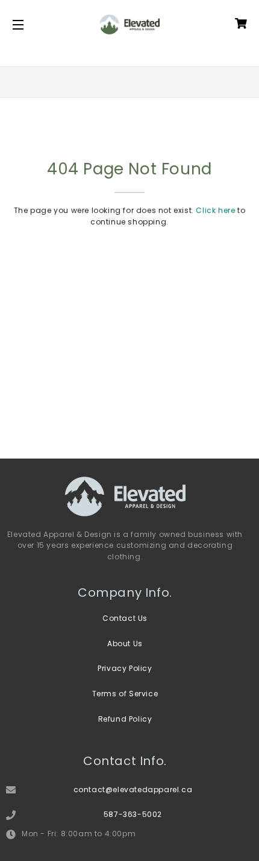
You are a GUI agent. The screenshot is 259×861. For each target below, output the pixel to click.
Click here (215, 210)
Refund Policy (125, 719)
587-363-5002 (133, 814)
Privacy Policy (125, 668)
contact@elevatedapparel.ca (133, 789)
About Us (125, 643)
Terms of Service (125, 693)
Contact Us (125, 618)
